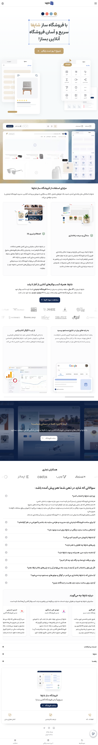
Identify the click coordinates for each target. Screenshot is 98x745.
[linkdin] (54, 728)
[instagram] (49, 728)
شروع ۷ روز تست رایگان (51, 51)
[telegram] (44, 728)
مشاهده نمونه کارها (51, 300)
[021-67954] (93, 733)
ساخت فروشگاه (50, 438)
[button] (2, 3)
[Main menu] (95, 3)
